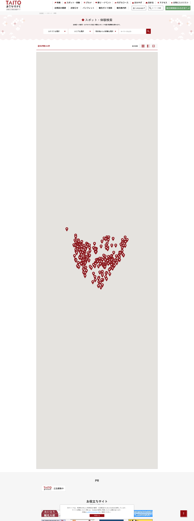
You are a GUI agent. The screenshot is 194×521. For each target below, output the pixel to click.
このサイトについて (92, 512)
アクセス (163, 3)
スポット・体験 (73, 3)
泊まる (151, 3)
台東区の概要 (60, 8)
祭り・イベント (104, 3)
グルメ (89, 3)
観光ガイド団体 (105, 8)
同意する (97, 515)
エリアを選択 (79, 31)
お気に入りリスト (181, 3)
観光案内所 (121, 8)
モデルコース (122, 3)
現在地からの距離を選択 (104, 31)
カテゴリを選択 (54, 31)
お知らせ (74, 8)
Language (139, 8)
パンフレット (88, 8)
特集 (59, 3)
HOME (41, 13)
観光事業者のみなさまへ (177, 8)
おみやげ (138, 3)
